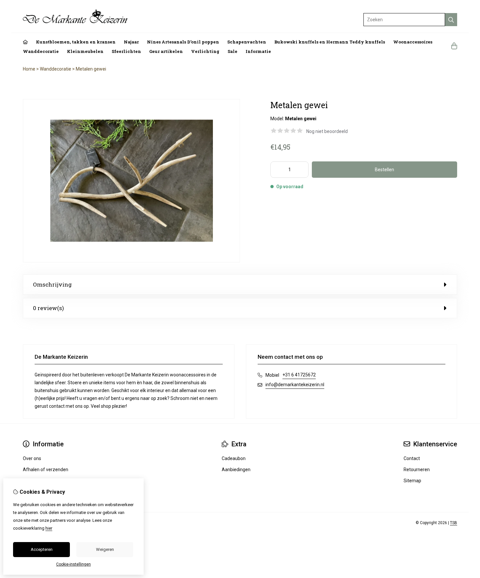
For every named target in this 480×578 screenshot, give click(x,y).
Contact (412, 458)
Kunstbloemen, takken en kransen (76, 42)
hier (48, 528)
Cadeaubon (234, 458)
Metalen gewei (91, 69)
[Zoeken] (451, 19)
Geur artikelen (166, 51)
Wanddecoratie (41, 51)
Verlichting (205, 51)
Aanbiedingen (236, 469)
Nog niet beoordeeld (327, 131)
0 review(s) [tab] (48, 308)
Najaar (131, 42)
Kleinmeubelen (85, 51)
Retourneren (417, 469)
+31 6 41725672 (299, 374)
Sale (232, 51)
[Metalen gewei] (131, 260)
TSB (453, 522)
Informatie (258, 51)
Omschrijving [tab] (52, 284)
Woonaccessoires (412, 42)
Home (29, 69)
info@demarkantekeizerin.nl (294, 384)
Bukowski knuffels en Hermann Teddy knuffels (329, 42)
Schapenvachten (246, 42)
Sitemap (412, 480)
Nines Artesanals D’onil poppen (183, 42)
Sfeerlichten (126, 51)
